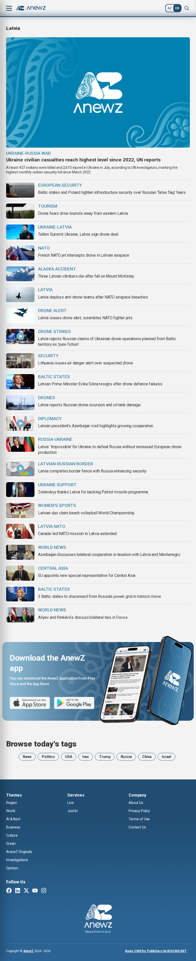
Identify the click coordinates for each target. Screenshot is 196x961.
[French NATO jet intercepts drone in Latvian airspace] (20, 252)
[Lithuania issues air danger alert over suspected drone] (20, 360)
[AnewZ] (98, 919)
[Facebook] (9, 891)
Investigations (17, 860)
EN (177, 8)
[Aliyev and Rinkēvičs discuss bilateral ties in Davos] (20, 614)
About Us (136, 803)
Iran (85, 757)
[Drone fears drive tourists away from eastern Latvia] (20, 211)
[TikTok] (52, 891)
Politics (48, 757)
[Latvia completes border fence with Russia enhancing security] (20, 468)
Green (11, 843)
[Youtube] (35, 891)
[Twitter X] (26, 891)
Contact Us (137, 827)
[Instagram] (43, 891)
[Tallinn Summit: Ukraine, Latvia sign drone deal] (20, 232)
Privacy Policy (139, 811)
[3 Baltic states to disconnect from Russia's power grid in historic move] (20, 594)
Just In (72, 811)
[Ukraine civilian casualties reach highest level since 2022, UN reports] (98, 92)
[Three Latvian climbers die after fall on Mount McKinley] (20, 273)
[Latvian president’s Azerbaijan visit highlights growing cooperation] (20, 423)
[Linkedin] (17, 891)
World (10, 811)
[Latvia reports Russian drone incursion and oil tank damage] (20, 402)
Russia (126, 757)
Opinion (12, 868)
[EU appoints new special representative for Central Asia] (20, 573)
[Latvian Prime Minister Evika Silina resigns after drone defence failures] (20, 381)
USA (68, 757)
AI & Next (13, 819)
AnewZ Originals (19, 852)
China (147, 757)
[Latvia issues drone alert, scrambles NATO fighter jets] (20, 315)
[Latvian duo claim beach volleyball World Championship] (20, 510)
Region (11, 803)
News (27, 757)
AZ (169, 8)
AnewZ (28, 951)
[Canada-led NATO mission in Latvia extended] (20, 531)
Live (70, 803)
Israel (166, 757)
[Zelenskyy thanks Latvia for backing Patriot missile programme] (20, 489)
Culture (12, 835)
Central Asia (53, 568)
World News (52, 547)
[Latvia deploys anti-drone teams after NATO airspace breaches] (20, 294)
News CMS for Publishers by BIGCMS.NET (156, 951)
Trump (104, 757)
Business (13, 827)
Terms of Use (139, 819)
